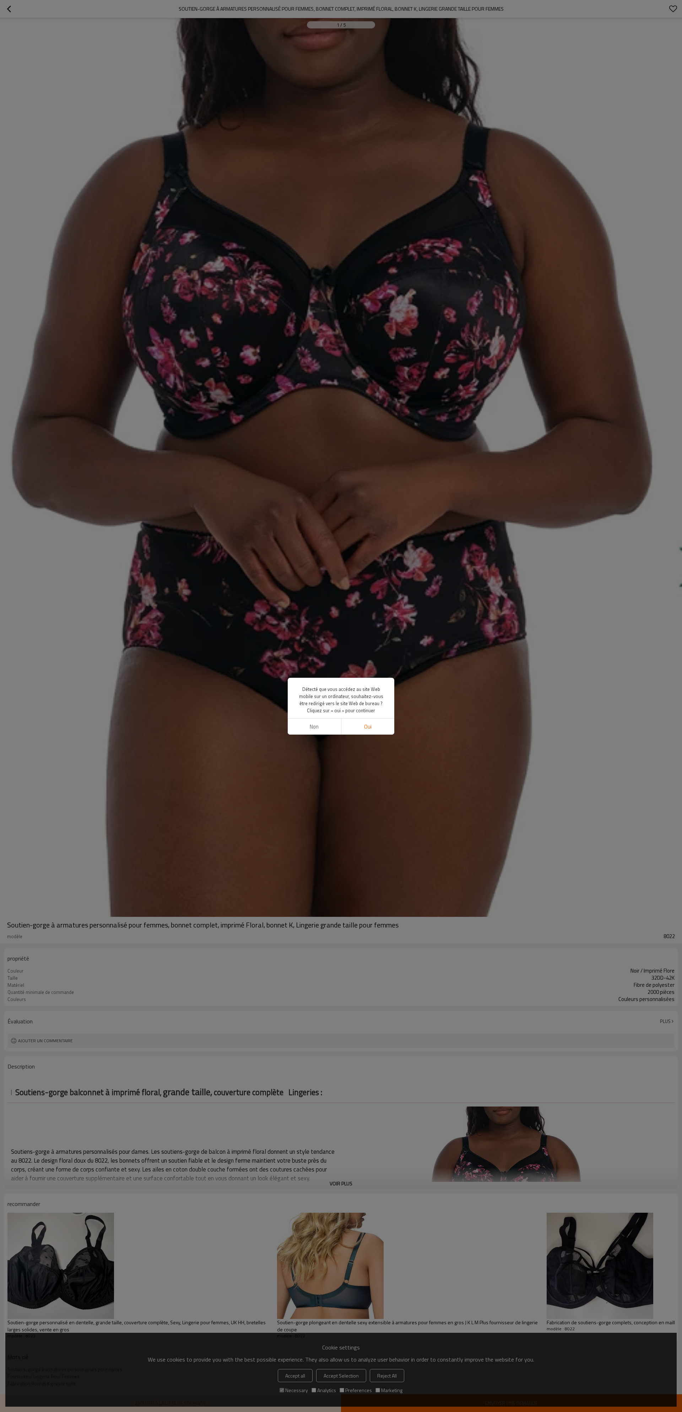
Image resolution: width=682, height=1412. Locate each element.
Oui (368, 727)
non (314, 727)
